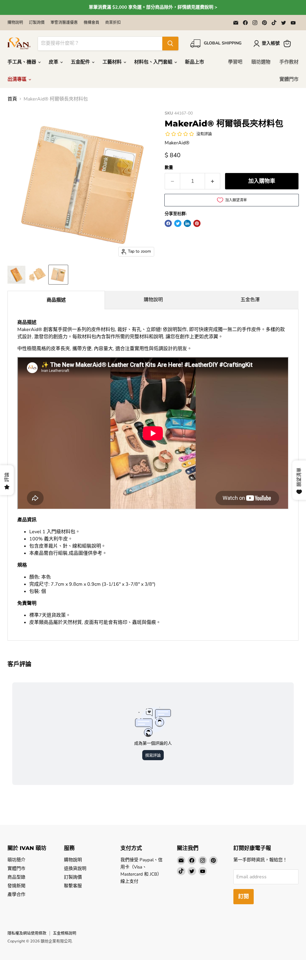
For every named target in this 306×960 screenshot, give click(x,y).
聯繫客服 (73, 886)
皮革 (54, 62)
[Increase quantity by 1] (212, 181)
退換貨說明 (75, 868)
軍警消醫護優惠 (64, 22)
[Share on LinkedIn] (187, 223)
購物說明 (15, 22)
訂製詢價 (37, 22)
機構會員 (91, 22)
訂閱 (243, 896)
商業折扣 (113, 22)
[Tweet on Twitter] (177, 223)
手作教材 (289, 62)
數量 (169, 167)
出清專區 (17, 79)
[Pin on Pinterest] (197, 223)
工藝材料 (112, 62)
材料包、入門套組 (154, 62)
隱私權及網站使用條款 (26, 933)
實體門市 (289, 79)
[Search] (170, 43)
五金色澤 (250, 299)
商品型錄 (16, 877)
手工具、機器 (22, 62)
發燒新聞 (16, 886)
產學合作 (16, 894)
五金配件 (81, 62)
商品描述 (56, 300)
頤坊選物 (260, 62)
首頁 (12, 99)
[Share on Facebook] (168, 223)
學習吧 (235, 62)
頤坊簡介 (16, 860)
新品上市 (194, 62)
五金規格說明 (64, 933)
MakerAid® (177, 143)
